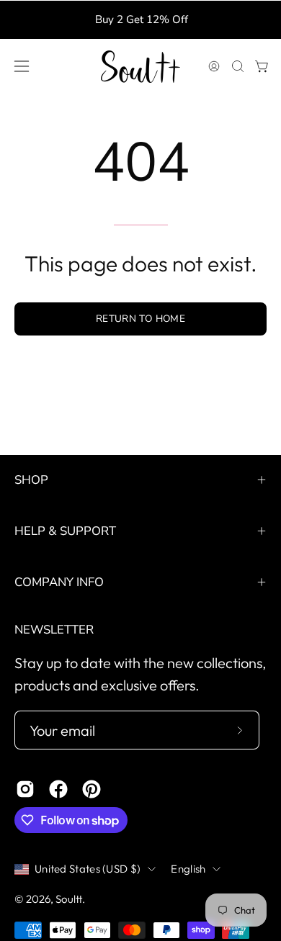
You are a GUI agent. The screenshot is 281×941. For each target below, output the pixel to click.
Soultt (68, 899)
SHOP (31, 480)
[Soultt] (140, 66)
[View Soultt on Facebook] (58, 789)
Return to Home (140, 318)
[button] (236, 66)
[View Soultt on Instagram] (25, 789)
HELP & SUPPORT (65, 531)
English (188, 868)
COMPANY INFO (59, 582)
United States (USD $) (87, 868)
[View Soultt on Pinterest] (91, 789)
